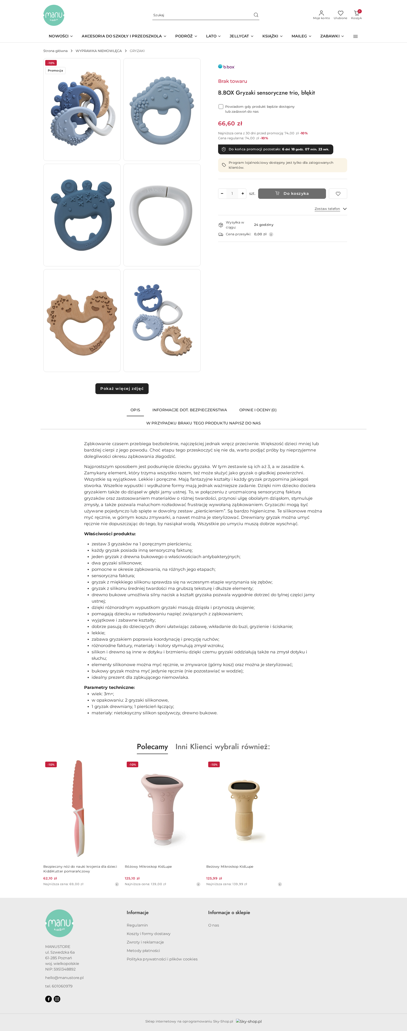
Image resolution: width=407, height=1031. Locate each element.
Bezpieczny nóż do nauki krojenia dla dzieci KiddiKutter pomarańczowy (80, 868)
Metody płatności (143, 950)
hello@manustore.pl (64, 977)
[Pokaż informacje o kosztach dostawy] (271, 234)
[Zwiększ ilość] (242, 194)
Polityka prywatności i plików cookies (162, 959)
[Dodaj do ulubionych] (338, 193)
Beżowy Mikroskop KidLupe (229, 866)
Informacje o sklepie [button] (229, 912)
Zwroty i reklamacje (145, 942)
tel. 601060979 (59, 986)
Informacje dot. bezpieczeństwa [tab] (189, 410)
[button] (355, 36)
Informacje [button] (138, 912)
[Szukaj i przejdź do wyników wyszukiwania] (256, 15)
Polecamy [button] (152, 746)
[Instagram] (57, 999)
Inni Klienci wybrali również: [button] (222, 746)
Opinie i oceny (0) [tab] (258, 410)
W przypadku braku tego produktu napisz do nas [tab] (203, 423)
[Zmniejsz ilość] (221, 194)
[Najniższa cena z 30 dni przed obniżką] (116, 884)
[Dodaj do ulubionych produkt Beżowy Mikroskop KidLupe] (276, 765)
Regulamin (137, 925)
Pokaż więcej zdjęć (122, 388)
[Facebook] (48, 999)
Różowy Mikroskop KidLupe (148, 866)
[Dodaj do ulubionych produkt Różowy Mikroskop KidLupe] (195, 765)
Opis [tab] (135, 410)
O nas (213, 925)
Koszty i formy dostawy (149, 933)
